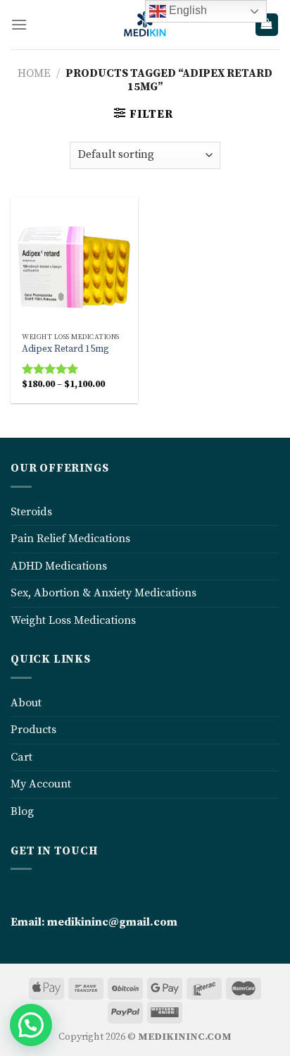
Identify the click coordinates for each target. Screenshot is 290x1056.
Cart (21, 757)
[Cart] (267, 25)
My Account (41, 784)
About (26, 703)
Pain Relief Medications (70, 539)
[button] (31, 1025)
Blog (22, 811)
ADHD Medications (59, 566)
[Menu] (19, 24)
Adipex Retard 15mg (65, 349)
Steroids (31, 512)
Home (34, 73)
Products (33, 730)
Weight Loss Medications (73, 620)
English (186, 10)
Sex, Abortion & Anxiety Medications (103, 593)
